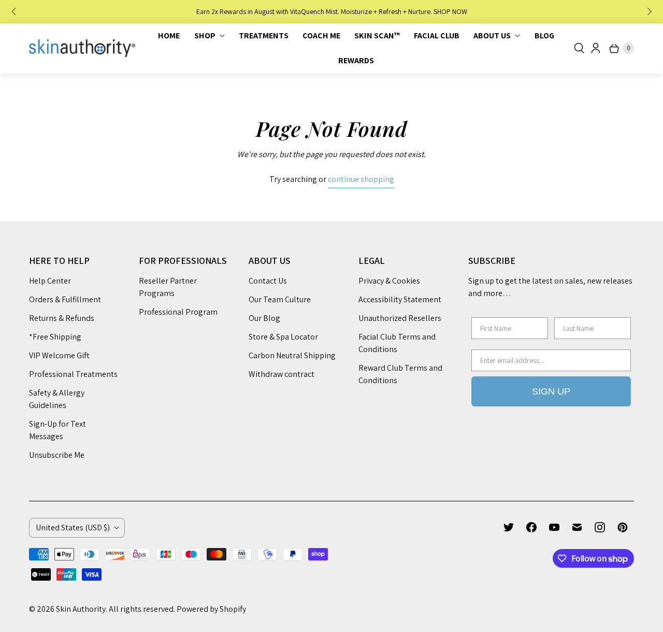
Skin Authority (81, 608)
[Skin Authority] (82, 48)
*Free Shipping (55, 336)
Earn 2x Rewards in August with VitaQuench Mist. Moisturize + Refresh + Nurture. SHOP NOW (331, 11)
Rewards (356, 60)
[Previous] (14, 12)
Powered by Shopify (211, 608)
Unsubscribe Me (56, 455)
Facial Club (436, 35)
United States (73, 527)
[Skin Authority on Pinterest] (622, 527)
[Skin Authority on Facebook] (531, 527)
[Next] (648, 12)
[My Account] (595, 48)
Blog (544, 35)
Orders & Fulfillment (65, 299)
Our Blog (264, 318)
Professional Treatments (73, 374)
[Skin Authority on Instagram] (599, 527)
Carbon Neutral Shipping (292, 355)
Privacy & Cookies (389, 280)
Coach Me (321, 35)
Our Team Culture (280, 299)
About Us (492, 35)
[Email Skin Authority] (577, 527)
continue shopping (361, 179)
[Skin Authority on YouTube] (554, 527)
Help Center (50, 280)
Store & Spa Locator (283, 336)
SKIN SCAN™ (377, 35)
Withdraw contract (281, 374)
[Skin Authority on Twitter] (508, 527)
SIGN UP (551, 391)
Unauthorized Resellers (399, 318)
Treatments (264, 35)
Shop (204, 35)
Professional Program (178, 311)
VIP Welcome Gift (59, 355)
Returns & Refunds (61, 318)
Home (169, 35)
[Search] (579, 48)
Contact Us (268, 280)
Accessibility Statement (399, 299)
